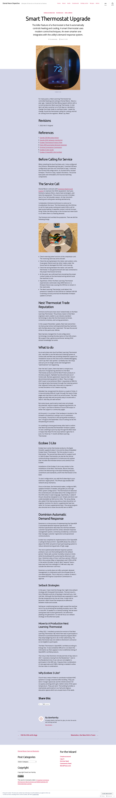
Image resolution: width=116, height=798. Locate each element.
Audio (68, 3)
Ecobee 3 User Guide (47, 150)
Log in (62, 759)
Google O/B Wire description (49, 138)
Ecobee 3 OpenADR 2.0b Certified (51, 152)
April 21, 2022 (64, 39)
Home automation (49, 12)
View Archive (49, 725)
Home (59, 3)
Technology (59, 12)
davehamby (54, 39)
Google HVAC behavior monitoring (51, 140)
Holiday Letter (84, 3)
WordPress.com (65, 766)
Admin (97, 3)
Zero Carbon (68, 12)
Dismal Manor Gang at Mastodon (28, 751)
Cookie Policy (35, 794)
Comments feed (65, 763)
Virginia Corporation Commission (51, 147)
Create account (65, 756)
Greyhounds (75, 3)
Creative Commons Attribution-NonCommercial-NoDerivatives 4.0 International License (33, 782)
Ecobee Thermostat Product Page (51, 142)
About (64, 3)
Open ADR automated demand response (53, 145)
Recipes (92, 3)
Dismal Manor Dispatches (11, 3)
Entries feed (64, 761)
